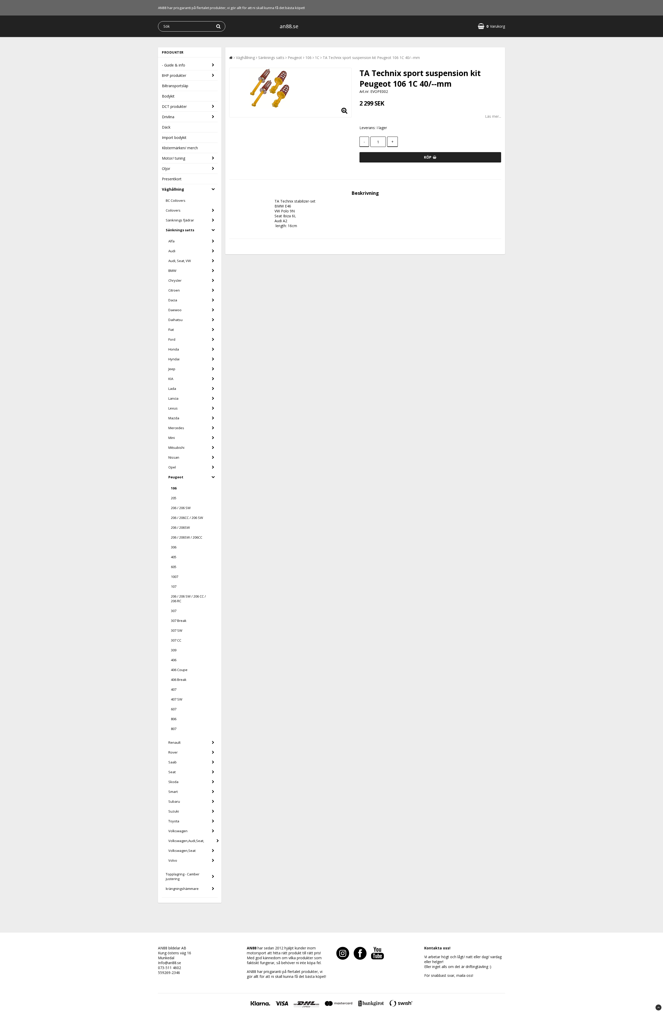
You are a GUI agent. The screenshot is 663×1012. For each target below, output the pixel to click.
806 (173, 719)
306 (173, 547)
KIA (170, 378)
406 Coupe (179, 669)
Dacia (172, 300)
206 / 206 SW (181, 507)
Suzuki (173, 811)
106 (173, 488)
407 (173, 689)
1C (317, 57)
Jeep (171, 369)
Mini (171, 437)
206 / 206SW (180, 527)
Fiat (171, 329)
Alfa (171, 241)
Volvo (172, 860)
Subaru (174, 801)
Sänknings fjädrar (180, 220)
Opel (172, 467)
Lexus (173, 408)
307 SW (176, 630)
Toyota (173, 821)
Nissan (173, 457)
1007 (174, 576)
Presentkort (172, 178)
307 (173, 610)
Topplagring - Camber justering (182, 876)
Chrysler (175, 280)
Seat (172, 772)
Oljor (166, 168)
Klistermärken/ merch (180, 147)
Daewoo (175, 310)
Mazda (173, 418)
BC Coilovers (175, 200)
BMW (172, 270)
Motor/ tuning (173, 158)
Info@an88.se (169, 962)
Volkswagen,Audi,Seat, (186, 840)
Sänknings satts (180, 230)
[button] (491, 26)
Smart (173, 791)
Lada (172, 388)
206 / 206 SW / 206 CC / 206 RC (188, 598)
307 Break (178, 620)
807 (173, 728)
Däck (166, 127)
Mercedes (176, 428)
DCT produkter (174, 106)
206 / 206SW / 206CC (186, 537)
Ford (171, 339)
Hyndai (173, 359)
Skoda (173, 781)
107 (173, 586)
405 (173, 557)
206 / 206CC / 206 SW (187, 517)
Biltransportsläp (175, 85)
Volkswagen (178, 831)
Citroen (174, 290)
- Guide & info (173, 65)
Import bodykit (174, 137)
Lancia (173, 398)
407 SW (176, 699)
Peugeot (175, 477)
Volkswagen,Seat (182, 850)
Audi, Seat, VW (179, 260)
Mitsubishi (176, 447)
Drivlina (168, 116)
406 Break (178, 679)
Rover (173, 752)
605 (173, 566)
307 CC (176, 640)
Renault (174, 742)
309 (173, 650)
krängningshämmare (182, 888)
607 (173, 709)
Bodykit (168, 96)
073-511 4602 (169, 967)
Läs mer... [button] (493, 116)
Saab (172, 762)
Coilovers (173, 210)
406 (173, 660)
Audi (171, 251)
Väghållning (173, 189)
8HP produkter (174, 75)
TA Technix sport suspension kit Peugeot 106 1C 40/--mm (371, 57)
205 (173, 498)
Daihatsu (175, 319)
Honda (173, 349)
